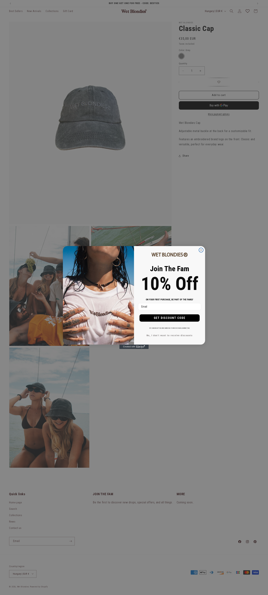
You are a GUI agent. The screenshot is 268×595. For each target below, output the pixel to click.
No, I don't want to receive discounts (170, 335)
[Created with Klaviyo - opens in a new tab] (134, 347)
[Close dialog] (201, 250)
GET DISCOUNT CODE (169, 318)
